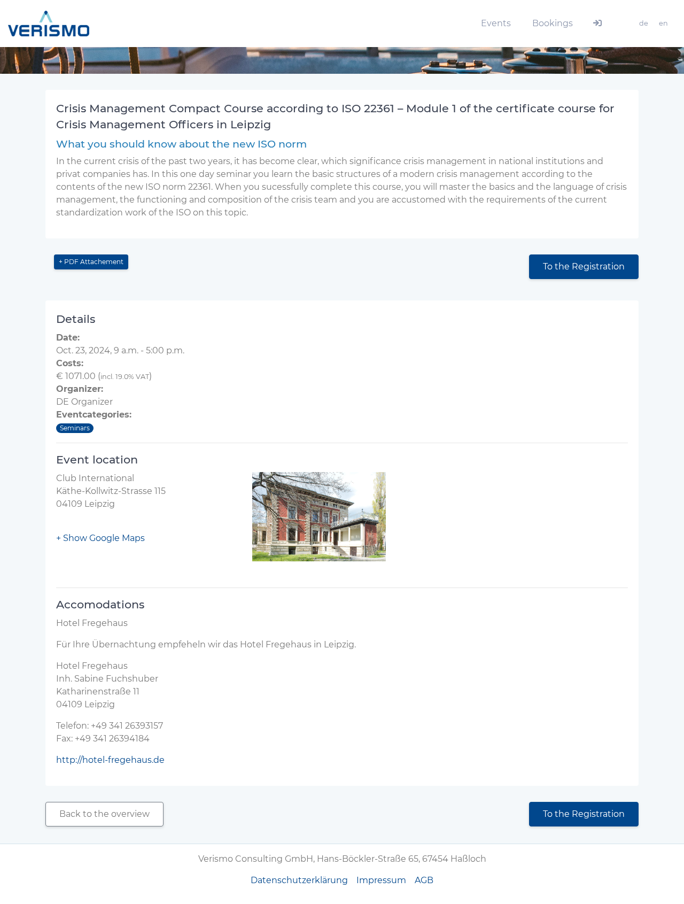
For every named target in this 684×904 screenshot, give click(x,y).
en (663, 23)
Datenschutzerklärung (299, 880)
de (643, 23)
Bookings (552, 23)
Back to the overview (104, 814)
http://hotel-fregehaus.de (110, 760)
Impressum (381, 880)
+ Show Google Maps (100, 538)
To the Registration (584, 266)
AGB (424, 880)
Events (496, 23)
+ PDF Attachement (91, 262)
